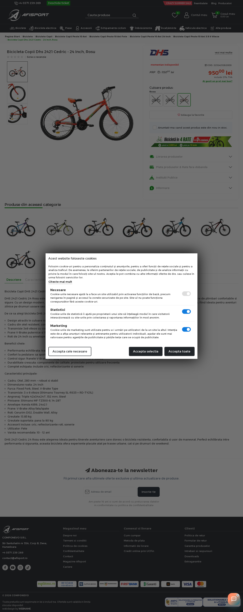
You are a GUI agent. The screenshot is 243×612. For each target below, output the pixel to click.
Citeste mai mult (60, 281)
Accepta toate (179, 351)
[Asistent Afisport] (234, 599)
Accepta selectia (145, 351)
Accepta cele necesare (70, 351)
